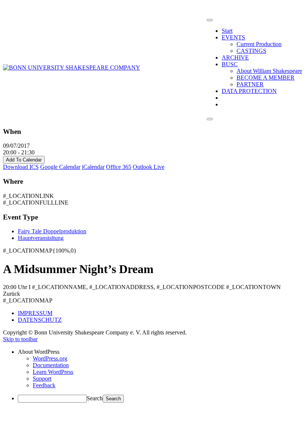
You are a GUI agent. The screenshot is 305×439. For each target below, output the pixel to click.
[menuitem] (160, 352)
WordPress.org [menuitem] (50, 358)
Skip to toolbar (20, 339)
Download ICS (21, 167)
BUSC (230, 64)
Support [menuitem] (42, 378)
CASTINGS (251, 51)
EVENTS (233, 37)
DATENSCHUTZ (40, 320)
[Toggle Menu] (210, 20)
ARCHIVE (235, 57)
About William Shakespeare (269, 71)
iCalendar (93, 167)
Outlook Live (148, 167)
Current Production (259, 44)
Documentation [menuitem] (51, 365)
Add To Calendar (24, 160)
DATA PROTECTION (249, 91)
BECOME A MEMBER (266, 77)
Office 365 (118, 167)
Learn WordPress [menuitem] (53, 372)
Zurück (11, 294)
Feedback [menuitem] (44, 385)
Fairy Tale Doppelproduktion (52, 231)
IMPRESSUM (35, 313)
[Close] (210, 119)
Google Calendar (60, 167)
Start (227, 31)
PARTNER (250, 84)
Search (95, 398)
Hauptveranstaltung (41, 238)
